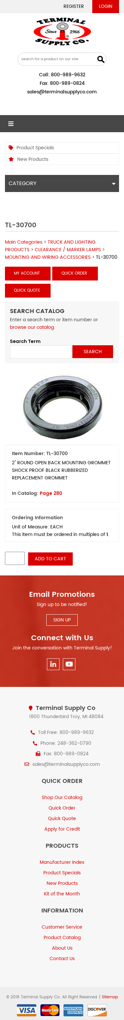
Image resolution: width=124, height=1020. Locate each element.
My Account (27, 273)
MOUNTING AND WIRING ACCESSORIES (48, 257)
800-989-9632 (68, 75)
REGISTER (73, 6)
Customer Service (62, 927)
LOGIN (105, 6)
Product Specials (35, 148)
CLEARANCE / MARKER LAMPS (68, 250)
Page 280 (51, 493)
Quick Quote (27, 290)
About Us (62, 948)
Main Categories (23, 242)
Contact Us (62, 958)
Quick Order (74, 273)
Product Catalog (62, 937)
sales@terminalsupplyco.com (62, 92)
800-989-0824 (67, 83)
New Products (32, 159)
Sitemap (110, 997)
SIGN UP (62, 620)
